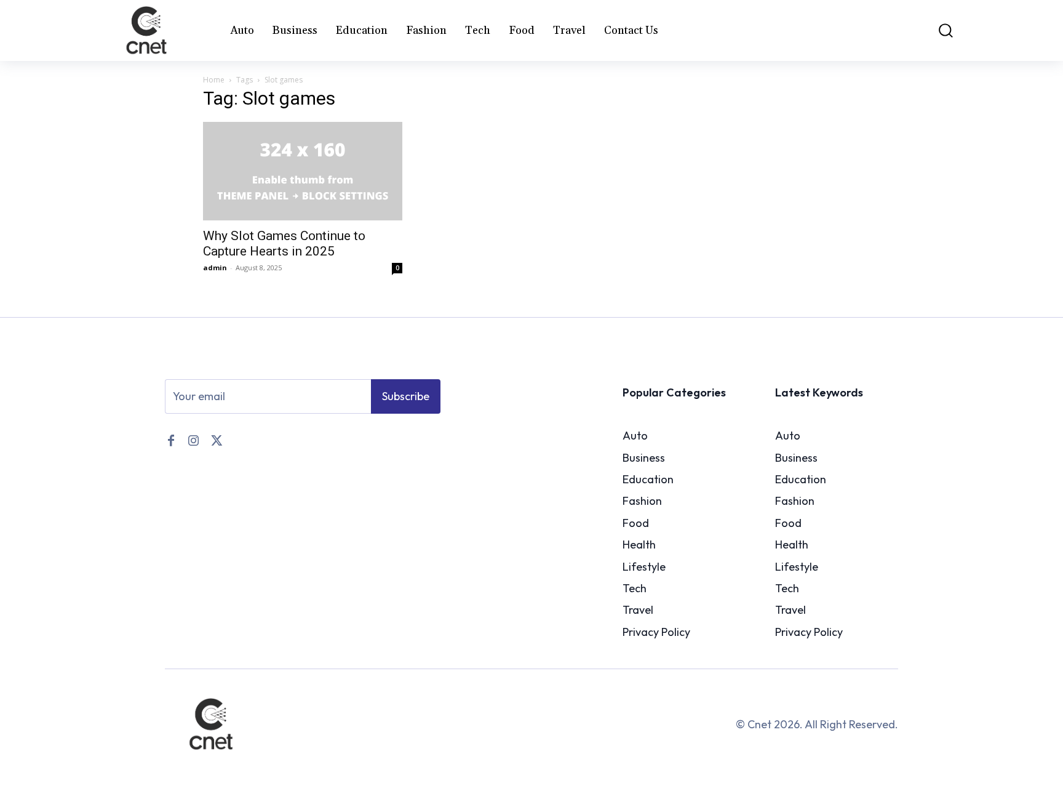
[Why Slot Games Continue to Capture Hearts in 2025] (302, 171)
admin (215, 267)
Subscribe (405, 396)
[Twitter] (215, 439)
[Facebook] (171, 439)
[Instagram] (193, 439)
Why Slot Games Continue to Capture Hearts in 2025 (284, 243)
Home (214, 79)
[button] (937, 30)
